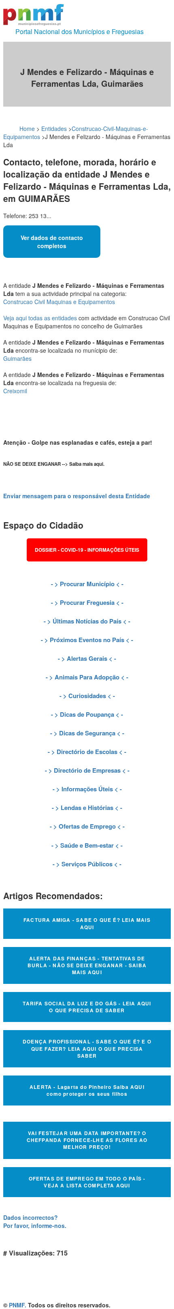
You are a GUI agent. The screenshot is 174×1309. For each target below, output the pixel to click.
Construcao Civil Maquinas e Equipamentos (59, 302)
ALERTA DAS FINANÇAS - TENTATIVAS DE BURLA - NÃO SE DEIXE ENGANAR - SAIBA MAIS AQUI (87, 965)
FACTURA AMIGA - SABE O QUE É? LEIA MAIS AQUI (87, 923)
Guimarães (17, 358)
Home (27, 128)
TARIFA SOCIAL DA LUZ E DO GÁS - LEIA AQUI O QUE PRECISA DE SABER (87, 1007)
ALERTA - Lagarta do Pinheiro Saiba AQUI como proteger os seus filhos (87, 1090)
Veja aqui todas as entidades (40, 318)
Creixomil (15, 391)
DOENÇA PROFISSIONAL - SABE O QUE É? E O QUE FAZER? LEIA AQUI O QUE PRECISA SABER (87, 1048)
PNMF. (17, 1305)
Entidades (54, 128)
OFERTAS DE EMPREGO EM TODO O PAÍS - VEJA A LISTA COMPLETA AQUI (87, 1182)
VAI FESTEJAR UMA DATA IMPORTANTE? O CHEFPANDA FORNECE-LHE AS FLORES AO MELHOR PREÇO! (87, 1139)
